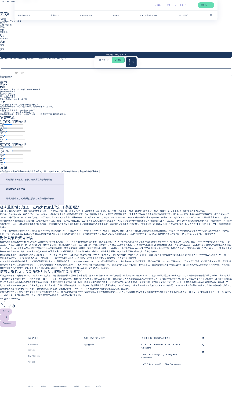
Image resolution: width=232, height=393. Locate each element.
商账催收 (31, 362)
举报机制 (76, 386)
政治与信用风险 (34, 356)
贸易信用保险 (33, 344)
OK (1, 79)
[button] (24, 15)
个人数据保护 (43, 386)
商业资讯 (31, 350)
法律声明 (30, 386)
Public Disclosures (60, 386)
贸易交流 (105, 60)
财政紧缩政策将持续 (15, 189)
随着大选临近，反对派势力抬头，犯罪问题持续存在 (30, 198)
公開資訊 (87, 386)
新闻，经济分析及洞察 (94, 338)
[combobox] (116, 72)
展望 (119, 60)
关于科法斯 (89, 344)
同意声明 (98, 386)
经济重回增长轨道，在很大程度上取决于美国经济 (29, 179)
